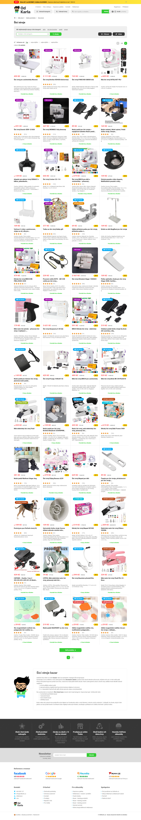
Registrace (117, 7)
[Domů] (15, 18)
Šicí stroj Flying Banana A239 (53, 478)
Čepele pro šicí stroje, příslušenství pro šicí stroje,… (113, 479)
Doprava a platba (58, 7)
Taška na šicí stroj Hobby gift (53, 229)
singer (66, 29)
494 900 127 (20, 791)
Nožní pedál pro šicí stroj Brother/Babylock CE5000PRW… (54, 430)
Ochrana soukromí (49, 793)
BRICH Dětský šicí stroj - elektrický (84, 329)
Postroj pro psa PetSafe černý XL (25, 528)
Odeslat (91, 755)
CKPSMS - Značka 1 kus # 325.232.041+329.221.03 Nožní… (25, 579)
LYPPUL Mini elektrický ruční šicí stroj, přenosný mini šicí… (54, 579)
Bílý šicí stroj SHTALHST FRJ (111, 80)
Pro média (47, 803)
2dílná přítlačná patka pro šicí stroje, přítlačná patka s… (85, 230)
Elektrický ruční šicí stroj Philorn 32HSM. (112, 529)
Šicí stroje (41, 18)
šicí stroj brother (52, 29)
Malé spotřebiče (31, 18)
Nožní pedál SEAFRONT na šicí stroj (55, 628)
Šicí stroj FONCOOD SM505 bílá (83, 80)
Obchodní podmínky (50, 791)
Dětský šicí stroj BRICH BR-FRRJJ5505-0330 (23, 280)
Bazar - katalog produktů (80, 798)
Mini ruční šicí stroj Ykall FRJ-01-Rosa (112, 579)
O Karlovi (38, 7)
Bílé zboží (21, 18)
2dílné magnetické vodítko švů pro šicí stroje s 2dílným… (113, 629)
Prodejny (46, 798)
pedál (60, 29)
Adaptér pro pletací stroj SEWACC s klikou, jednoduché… (26, 180)
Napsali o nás (48, 800)
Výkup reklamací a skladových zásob (113, 793)
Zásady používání (26, 815)
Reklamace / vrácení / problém (82, 793)
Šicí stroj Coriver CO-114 (51, 179)
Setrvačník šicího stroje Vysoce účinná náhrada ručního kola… (54, 529)
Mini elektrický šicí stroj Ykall (24, 428)
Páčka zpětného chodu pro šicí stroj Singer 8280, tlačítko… (113, 280)
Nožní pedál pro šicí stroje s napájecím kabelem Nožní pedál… (83, 130)
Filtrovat (106, 34)
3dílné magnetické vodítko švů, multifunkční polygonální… (83, 629)
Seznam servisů (77, 805)
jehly (44, 29)
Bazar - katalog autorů (79, 803)
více (17, 798)
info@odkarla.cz (21, 793)
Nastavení (36, 815)
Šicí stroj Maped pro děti (80, 478)
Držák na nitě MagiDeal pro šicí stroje (114, 229)
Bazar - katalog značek (79, 800)
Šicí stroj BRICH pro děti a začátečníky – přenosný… (81, 180)
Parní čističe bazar (45, 698)
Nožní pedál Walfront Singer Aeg (25, 478)
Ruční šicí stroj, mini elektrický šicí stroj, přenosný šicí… (84, 430)
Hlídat (120, 34)
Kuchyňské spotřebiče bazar (48, 694)
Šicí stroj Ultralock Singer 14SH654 (84, 279)
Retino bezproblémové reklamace (83, 807)
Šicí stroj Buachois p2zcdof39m (83, 578)
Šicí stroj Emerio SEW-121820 (24, 129)
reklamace (19, 796)
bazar (108, 815)
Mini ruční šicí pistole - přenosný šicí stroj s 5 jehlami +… (26, 330)
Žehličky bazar (44, 699)
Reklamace (75, 7)
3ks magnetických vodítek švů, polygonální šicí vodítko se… (24, 629)
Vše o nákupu (47, 7)
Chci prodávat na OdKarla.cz (110, 791)
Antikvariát (94, 692)
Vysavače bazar (45, 696)
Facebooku (71, 702)
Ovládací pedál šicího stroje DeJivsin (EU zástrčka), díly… (113, 330)
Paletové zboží (106, 798)
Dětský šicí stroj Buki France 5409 (113, 428)
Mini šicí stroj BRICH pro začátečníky (85, 379)
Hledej (57, 34)
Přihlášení (125, 7)
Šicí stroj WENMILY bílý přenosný (54, 129)
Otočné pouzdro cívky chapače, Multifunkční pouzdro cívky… (112, 180)
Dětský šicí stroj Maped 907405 (83, 528)
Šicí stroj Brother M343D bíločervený (55, 80)
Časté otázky (77, 796)
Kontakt (68, 7)
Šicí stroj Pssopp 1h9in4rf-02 (53, 379)
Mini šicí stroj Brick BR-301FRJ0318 (113, 379)
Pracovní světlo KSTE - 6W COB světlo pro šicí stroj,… (54, 280)
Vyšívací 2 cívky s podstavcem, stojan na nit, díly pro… (25, 230)
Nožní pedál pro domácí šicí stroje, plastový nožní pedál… (26, 380)
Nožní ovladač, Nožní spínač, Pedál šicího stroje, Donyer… (113, 130)
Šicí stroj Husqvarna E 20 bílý (53, 329)
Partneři (104, 796)
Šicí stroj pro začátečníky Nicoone (26, 80)
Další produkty (69, 650)
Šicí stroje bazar (79, 677)
